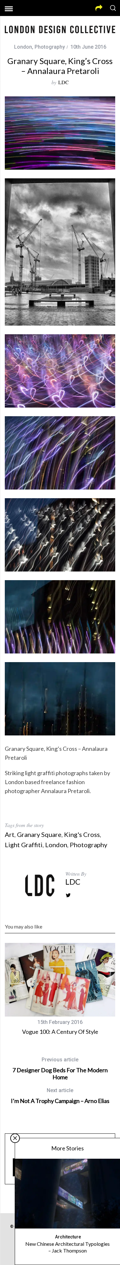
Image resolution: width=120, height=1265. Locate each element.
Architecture (68, 1236)
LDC (63, 82)
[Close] (15, 1138)
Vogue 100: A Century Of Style (60, 1031)
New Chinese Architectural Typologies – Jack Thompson (67, 1247)
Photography (50, 47)
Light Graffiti (24, 844)
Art (9, 834)
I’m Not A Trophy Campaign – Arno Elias (60, 1095)
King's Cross (82, 834)
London (23, 47)
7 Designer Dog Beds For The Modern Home (60, 1069)
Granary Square (39, 834)
